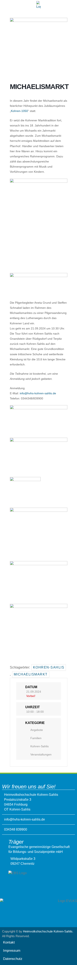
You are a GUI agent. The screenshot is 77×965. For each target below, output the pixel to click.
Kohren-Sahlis (48, 667)
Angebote (36, 730)
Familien (35, 738)
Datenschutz (12, 959)
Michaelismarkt (31, 674)
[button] (38, 13)
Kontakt (9, 942)
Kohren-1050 (19, 111)
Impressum (11, 951)
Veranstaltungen (41, 754)
